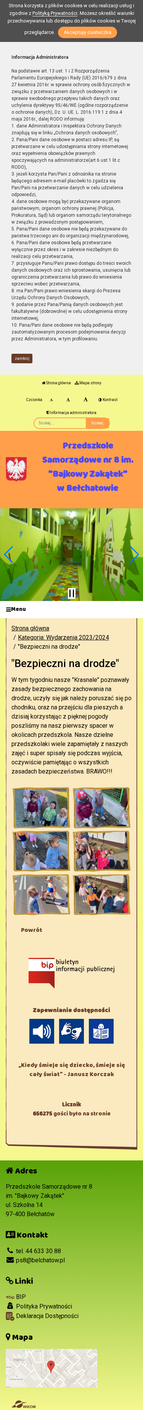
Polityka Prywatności (43, 1306)
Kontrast (109, 400)
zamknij (22, 358)
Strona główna (58, 383)
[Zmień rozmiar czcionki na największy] (86, 400)
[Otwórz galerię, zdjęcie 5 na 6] (41, 894)
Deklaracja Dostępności (46, 1316)
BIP (20, 1296)
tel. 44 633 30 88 (37, 1251)
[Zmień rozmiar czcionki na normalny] (51, 400)
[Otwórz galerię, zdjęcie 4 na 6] (101, 851)
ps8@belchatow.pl (39, 1260)
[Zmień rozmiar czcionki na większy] (68, 400)
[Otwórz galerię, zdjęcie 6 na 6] (101, 894)
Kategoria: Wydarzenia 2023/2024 (63, 637)
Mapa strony (90, 383)
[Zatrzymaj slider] (71, 593)
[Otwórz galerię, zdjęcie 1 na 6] (41, 807)
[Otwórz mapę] (51, 1367)
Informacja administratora (72, 413)
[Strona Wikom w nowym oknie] (23, 1404)
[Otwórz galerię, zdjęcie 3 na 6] (41, 851)
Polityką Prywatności (54, 13)
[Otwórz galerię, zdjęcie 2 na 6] (101, 807)
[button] (9, 554)
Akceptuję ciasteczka (87, 32)
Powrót (31, 930)
